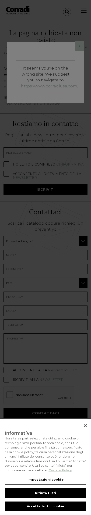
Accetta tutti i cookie (45, 506)
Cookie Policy (60, 470)
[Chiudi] (85, 426)
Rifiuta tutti (45, 493)
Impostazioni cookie (45, 479)
